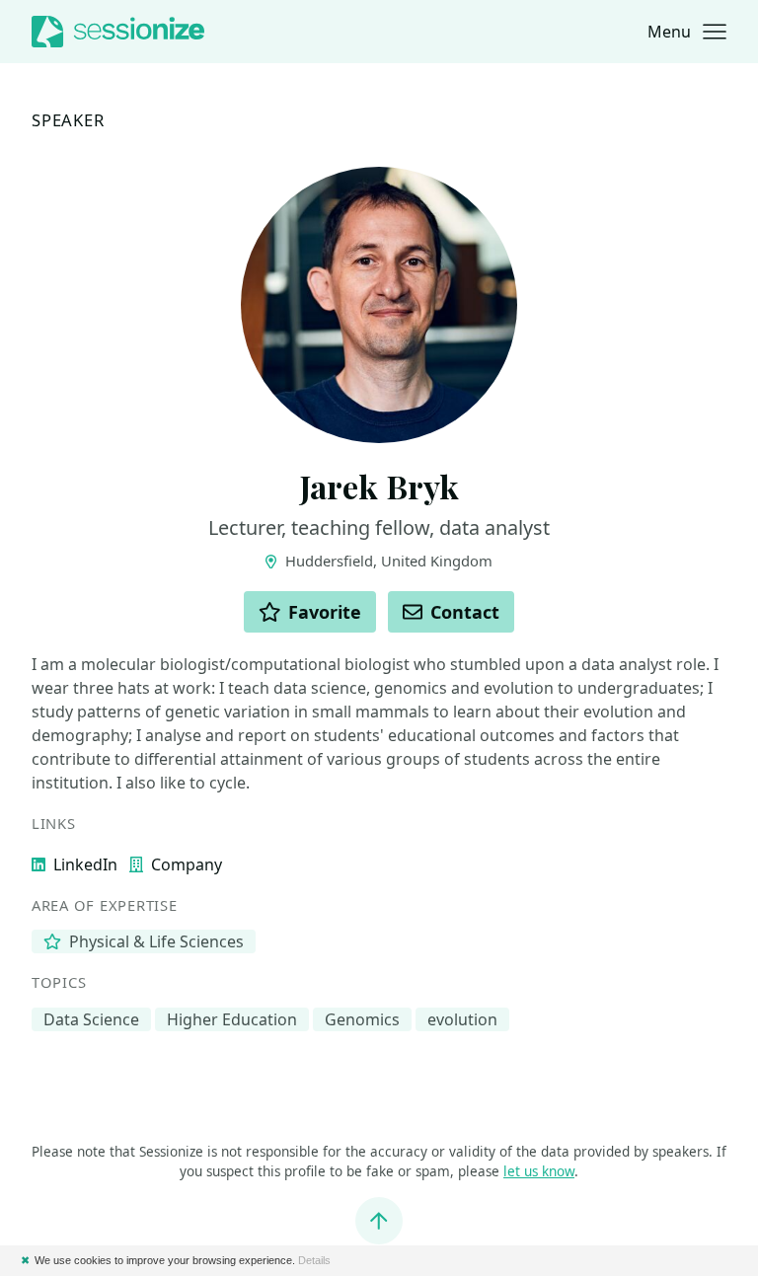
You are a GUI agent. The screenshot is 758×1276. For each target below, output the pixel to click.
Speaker (68, 121)
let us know (538, 1171)
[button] (686, 31)
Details (314, 1260)
